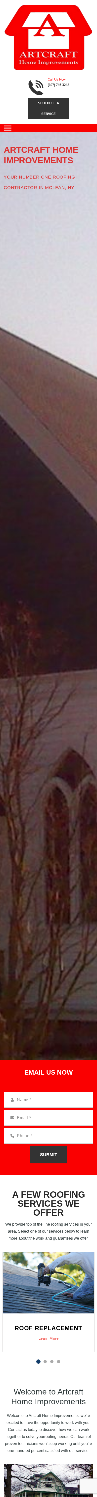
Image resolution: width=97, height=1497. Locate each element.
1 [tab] (38, 1361)
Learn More (49, 1338)
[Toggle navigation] (8, 128)
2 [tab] (45, 1361)
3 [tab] (52, 1361)
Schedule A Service (48, 108)
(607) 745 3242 (58, 85)
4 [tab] (58, 1361)
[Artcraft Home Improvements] (48, 37)
